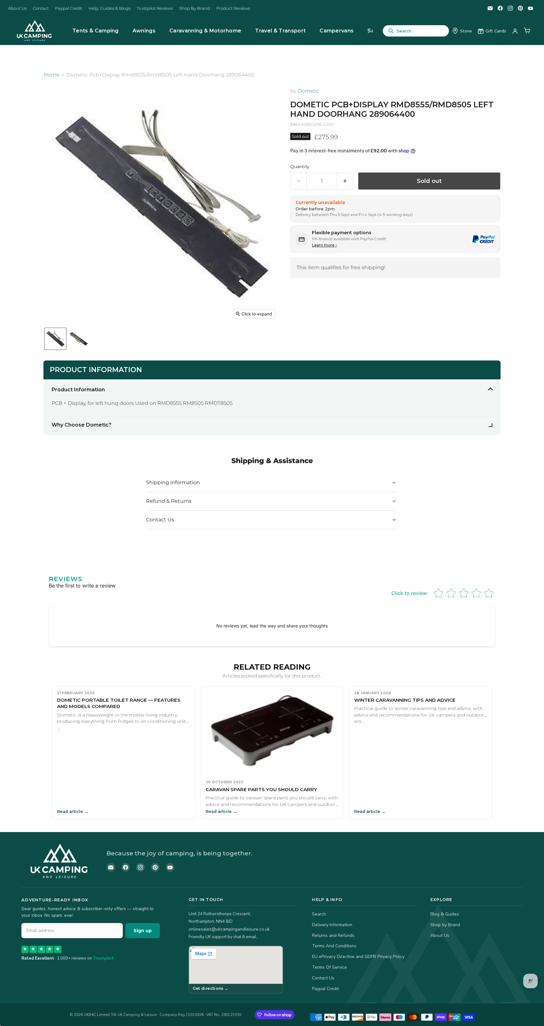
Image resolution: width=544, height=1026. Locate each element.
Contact (41, 8)
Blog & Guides (444, 914)
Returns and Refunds (333, 935)
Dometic (308, 91)
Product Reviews (233, 8)
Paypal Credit (68, 8)
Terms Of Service (329, 967)
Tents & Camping (95, 31)
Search (319, 914)
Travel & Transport (280, 31)
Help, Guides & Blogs (109, 8)
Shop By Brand (194, 8)
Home (52, 75)
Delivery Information (332, 925)
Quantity (299, 166)
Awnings (144, 31)
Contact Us (323, 978)
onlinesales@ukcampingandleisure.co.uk (229, 929)
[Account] (515, 31)
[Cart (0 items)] (527, 31)
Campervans (337, 31)
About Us (17, 8)
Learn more (324, 245)
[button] (55, 338)
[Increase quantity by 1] (345, 181)
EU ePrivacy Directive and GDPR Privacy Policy (358, 957)
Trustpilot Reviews (155, 8)
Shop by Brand (445, 925)
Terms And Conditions (334, 946)
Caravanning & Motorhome (205, 31)
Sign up (142, 930)
